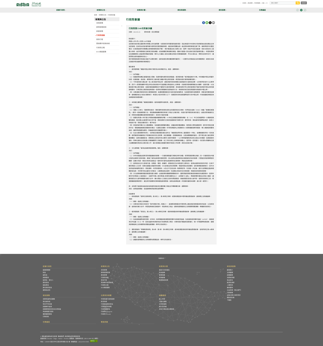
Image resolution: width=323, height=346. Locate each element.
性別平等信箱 (47, 304)
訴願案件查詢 (47, 306)
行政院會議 (111, 15)
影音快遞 (104, 301)
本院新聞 (99, 23)
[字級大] (305, 10)
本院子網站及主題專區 (166, 309)
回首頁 (244, 3)
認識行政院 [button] (60, 10)
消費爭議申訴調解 (49, 299)
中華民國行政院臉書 (108, 299)
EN (267, 3)
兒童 (263, 3)
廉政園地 (230, 287)
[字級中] (301, 10)
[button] (297, 10)
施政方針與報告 (164, 270)
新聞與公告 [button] (101, 10)
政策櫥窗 (162, 277)
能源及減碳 (231, 282)
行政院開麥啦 (105, 309)
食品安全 (230, 280)
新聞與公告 (102, 15)
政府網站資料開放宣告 (72, 336)
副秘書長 (46, 285)
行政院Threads (106, 314)
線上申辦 (162, 299)
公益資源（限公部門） (234, 290)
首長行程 (99, 39)
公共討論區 (163, 304)
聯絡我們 (61, 336)
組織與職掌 (46, 270)
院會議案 (162, 272)
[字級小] (297, 10)
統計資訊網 (163, 306)
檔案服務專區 (47, 314)
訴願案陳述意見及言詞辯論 (52, 309)
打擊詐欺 (46, 316)
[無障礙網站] (93, 341)
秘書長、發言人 (48, 280)
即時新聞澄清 (101, 27)
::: (240, 3)
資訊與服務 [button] (181, 10)
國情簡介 (230, 270)
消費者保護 (231, 277)
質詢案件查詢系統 (103, 43)
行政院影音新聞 (106, 306)
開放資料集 (231, 297)
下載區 (229, 300)
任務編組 (46, 322)
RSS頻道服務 (101, 52)
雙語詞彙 (104, 322)
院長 (44, 272)
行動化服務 (163, 301)
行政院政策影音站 (107, 304)
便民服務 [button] (222, 10)
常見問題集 (257, 3)
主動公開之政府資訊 (234, 295)
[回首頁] (28, 4)
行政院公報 (100, 48)
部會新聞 (99, 31)
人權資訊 (230, 285)
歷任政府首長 (47, 287)
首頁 (95, 15)
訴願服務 (230, 275)
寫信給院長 (46, 301)
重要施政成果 (163, 280)
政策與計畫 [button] (141, 10)
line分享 (206, 22)
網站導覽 (250, 3)
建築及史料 (46, 290)
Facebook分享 (203, 22)
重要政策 (162, 275)
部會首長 (46, 282)
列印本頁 (213, 22)
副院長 (45, 275)
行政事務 (230, 292)
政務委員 (46, 277)
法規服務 (230, 272)
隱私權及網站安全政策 (49, 336)
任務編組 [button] (262, 10)
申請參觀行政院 (48, 311)
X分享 (210, 22)
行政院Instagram (106, 311)
